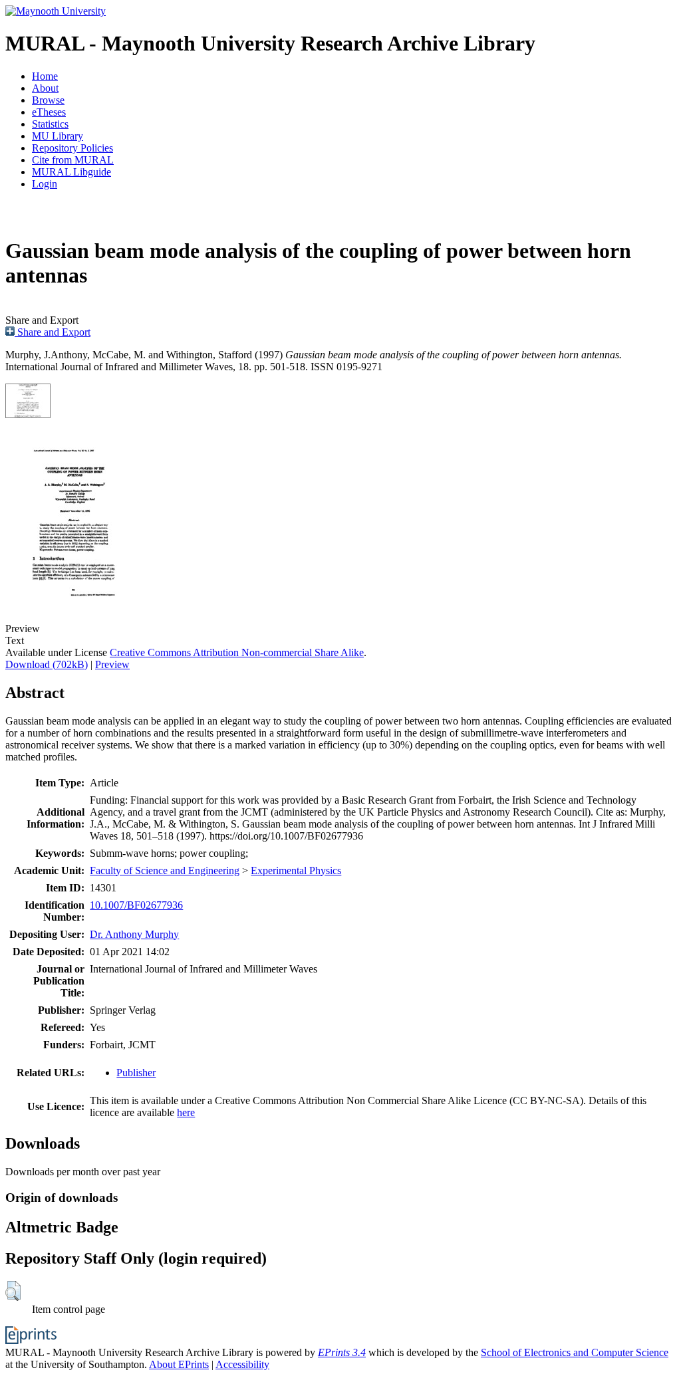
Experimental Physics (296, 870)
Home (45, 76)
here (186, 1112)
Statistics (50, 124)
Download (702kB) (46, 664)
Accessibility (242, 1364)
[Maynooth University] (55, 11)
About (45, 88)
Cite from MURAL (73, 160)
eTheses (49, 112)
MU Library (57, 136)
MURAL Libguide (71, 171)
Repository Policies (72, 148)
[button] (13, 1291)
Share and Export (52, 332)
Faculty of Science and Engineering (164, 870)
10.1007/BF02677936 (136, 905)
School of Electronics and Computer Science (574, 1352)
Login (44, 183)
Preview (112, 664)
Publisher (136, 1072)
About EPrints (179, 1364)
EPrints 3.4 (342, 1352)
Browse (48, 100)
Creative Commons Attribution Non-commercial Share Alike (237, 652)
